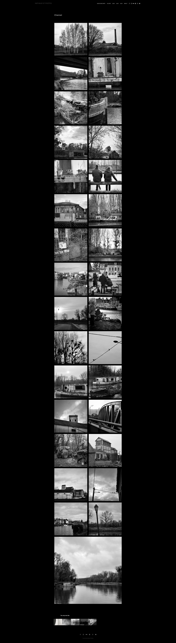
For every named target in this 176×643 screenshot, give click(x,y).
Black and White (101, 3)
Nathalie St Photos (43, 3)
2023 (121, 3)
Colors (109, 3)
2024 (117, 3)
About (125, 3)
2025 (113, 3)
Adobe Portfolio (90, 638)
